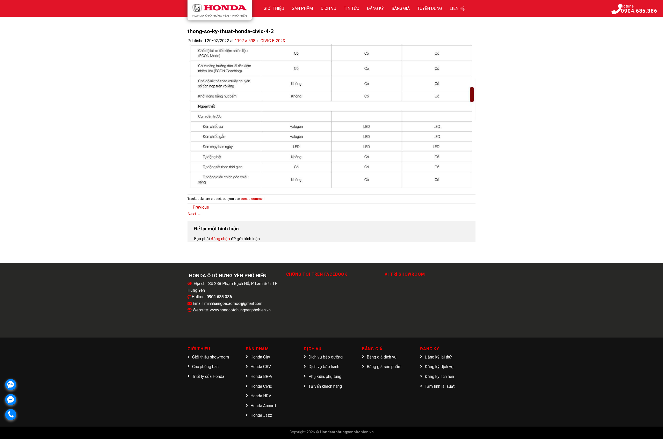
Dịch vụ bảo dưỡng (325, 357)
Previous (198, 207)
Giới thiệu (274, 8)
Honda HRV (260, 395)
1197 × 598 (245, 40)
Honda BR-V (261, 376)
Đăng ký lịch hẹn (439, 376)
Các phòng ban (205, 366)
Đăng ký (375, 8)
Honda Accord (263, 405)
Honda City (260, 357)
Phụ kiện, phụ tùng (324, 376)
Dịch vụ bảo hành (323, 366)
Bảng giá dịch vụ (382, 357)
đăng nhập (220, 238)
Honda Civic (261, 386)
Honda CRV (260, 366)
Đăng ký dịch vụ (439, 366)
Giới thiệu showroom (210, 357)
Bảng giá (401, 8)
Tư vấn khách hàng (325, 386)
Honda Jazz (261, 415)
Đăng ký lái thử (438, 357)
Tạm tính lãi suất (440, 386)
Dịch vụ (328, 8)
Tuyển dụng (429, 8)
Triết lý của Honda (208, 376)
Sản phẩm (302, 8)
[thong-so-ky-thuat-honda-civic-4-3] (331, 115)
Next (194, 213)
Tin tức (351, 8)
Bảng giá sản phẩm (384, 366)
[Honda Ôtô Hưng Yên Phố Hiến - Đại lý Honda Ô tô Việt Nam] (220, 10)
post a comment (253, 199)
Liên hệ (457, 8)
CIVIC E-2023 (273, 40)
